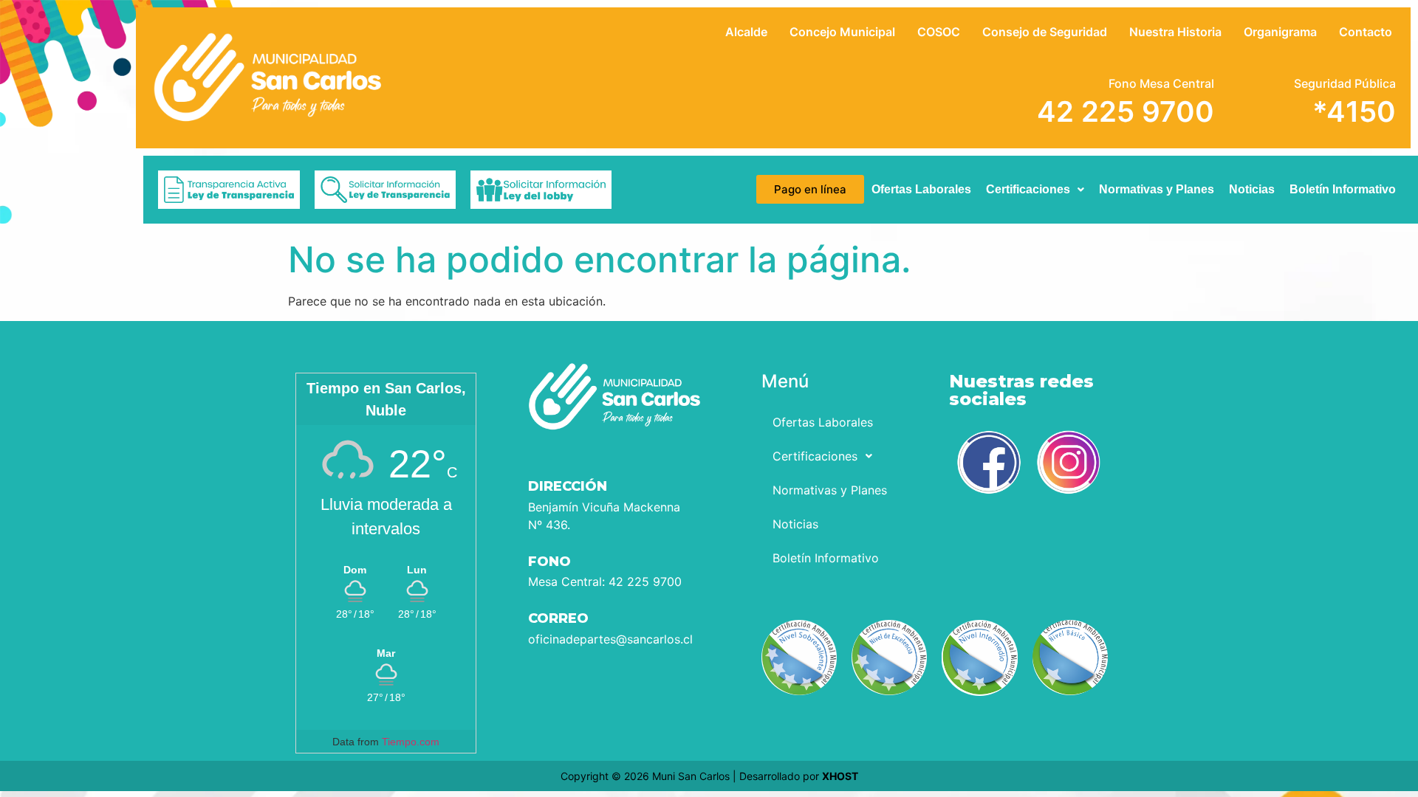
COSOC (938, 31)
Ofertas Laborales (921, 189)
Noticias (1252, 189)
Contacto (1365, 31)
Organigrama (1280, 31)
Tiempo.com (410, 742)
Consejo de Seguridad (1044, 31)
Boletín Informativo (1342, 189)
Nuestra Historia (1175, 31)
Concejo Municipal (842, 31)
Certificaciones (1028, 189)
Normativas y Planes (1156, 189)
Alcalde (746, 31)
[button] (1035, 190)
